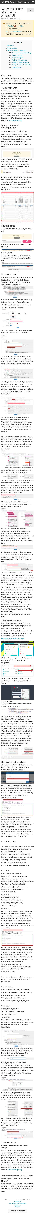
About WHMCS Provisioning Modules (17, 1203)
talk (15, 26)
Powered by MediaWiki (18, 1211)
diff (7, 31)
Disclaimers (17, 1205)
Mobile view (17, 1206)
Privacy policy (17, 1201)
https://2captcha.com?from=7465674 (13, 638)
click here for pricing (15, 120)
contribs (21, 26)
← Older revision (15, 31)
